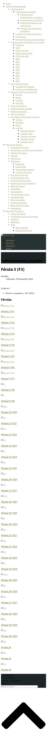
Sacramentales (17, 197)
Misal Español (21, 227)
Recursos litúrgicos (15, 211)
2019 (17, 72)
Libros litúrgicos (18, 213)
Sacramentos (17, 191)
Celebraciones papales (16, 6)
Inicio (8, 3)
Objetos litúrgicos (19, 111)
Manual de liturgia (14, 144)
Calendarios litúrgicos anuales (24, 216)
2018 (17, 75)
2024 (17, 58)
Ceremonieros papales (25, 11)
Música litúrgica (18, 114)
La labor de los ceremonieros (28, 34)
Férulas (18, 94)
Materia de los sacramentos (23, 183)
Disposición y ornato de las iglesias (26, 150)
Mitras (18, 97)
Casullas (19, 100)
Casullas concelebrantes (26, 89)
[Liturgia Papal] (7, 235)
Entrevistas (20, 36)
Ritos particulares (19, 106)
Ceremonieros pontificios (31, 20)
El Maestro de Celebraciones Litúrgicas (31, 16)
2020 (17, 70)
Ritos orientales (18, 200)
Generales (20, 164)
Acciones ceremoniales (21, 180)
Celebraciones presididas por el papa (27, 42)
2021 (17, 67)
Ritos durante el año (20, 205)
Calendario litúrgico (20, 147)
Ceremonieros (17, 9)
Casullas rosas (26, 141)
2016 (17, 81)
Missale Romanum (23, 230)
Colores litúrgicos (23, 172)
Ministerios (16, 158)
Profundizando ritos (20, 177)
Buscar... (5, 683)
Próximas (19, 45)
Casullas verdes (27, 139)
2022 (17, 64)
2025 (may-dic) (22, 50)
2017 (17, 78)
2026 (17, 47)
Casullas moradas (28, 136)
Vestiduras (15, 161)
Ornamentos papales (24, 86)
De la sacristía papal (20, 83)
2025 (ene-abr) (22, 56)
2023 (17, 61)
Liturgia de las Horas (20, 194)
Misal (13, 224)
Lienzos (14, 155)
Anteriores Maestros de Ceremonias (31, 24)
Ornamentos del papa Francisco (25, 117)
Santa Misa (15, 189)
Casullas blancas (27, 130)
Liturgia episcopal (19, 202)
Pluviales (19, 103)
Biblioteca (15, 222)
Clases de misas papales (21, 108)
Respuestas (16, 208)
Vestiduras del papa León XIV (24, 92)
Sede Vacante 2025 (23, 53)
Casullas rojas (26, 133)
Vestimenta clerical (19, 175)
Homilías (15, 219)
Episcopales (20, 166)
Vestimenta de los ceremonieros (30, 39)
